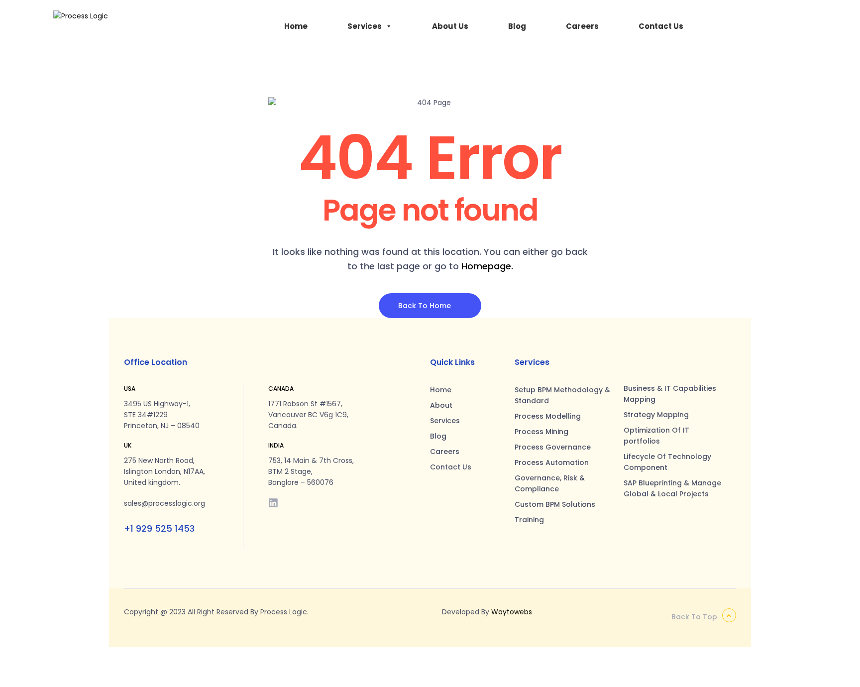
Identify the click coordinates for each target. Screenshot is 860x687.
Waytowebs (511, 612)
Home (296, 26)
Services (364, 26)
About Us (450, 26)
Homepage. (487, 266)
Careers (582, 26)
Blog (517, 26)
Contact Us (661, 26)
